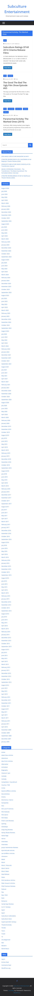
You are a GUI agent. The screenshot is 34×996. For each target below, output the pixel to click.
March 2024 (5, 274)
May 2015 (4, 587)
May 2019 (4, 444)
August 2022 (5, 331)
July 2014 (4, 617)
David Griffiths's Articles (8, 791)
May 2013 (4, 658)
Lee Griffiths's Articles (8, 853)
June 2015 (4, 584)
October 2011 (5, 706)
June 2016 (4, 548)
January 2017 (5, 527)
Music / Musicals (6, 865)
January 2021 (5, 388)
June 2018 (4, 477)
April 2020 (4, 414)
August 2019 (5, 435)
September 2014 (6, 611)
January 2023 (5, 316)
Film (5, 40)
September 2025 (6, 221)
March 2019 (5, 450)
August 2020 (5, 402)
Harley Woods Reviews (8, 832)
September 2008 (6, 736)
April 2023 (4, 307)
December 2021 (6, 355)
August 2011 (5, 709)
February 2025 (5, 242)
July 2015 (4, 581)
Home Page (18, 109)
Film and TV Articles (7, 809)
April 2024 (4, 271)
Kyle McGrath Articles (8, 850)
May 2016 (4, 551)
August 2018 (5, 471)
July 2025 (4, 227)
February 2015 (5, 596)
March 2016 (5, 557)
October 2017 (5, 501)
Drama (3, 797)
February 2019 (5, 453)
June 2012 (4, 688)
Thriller (6, 112)
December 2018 (6, 459)
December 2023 (6, 283)
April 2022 (4, 343)
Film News (4, 818)
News (3, 877)
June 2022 (4, 337)
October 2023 (5, 289)
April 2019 (4, 447)
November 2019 (6, 429)
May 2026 (4, 197)
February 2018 (5, 489)
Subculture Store (6, 919)
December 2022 (6, 319)
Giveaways (4, 826)
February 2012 (5, 697)
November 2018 (6, 462)
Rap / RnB (4, 895)
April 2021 (4, 379)
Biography (4, 770)
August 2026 (5, 188)
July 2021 (4, 370)
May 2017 (4, 515)
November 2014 (6, 605)
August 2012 (5, 685)
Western (4, 946)
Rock (2, 898)
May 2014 (4, 623)
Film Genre (11, 109)
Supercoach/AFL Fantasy (8, 922)
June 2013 (4, 655)
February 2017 (5, 524)
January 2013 (5, 670)
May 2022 (4, 340)
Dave (18, 43)
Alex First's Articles (7, 761)
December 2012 (6, 673)
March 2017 (5, 521)
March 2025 (5, 239)
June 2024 (4, 266)
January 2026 (5, 209)
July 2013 (4, 652)
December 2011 (6, 700)
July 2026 (4, 191)
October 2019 (5, 432)
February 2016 (5, 560)
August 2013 (5, 649)
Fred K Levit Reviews (7, 821)
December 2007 (6, 739)
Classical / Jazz (5, 773)
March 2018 (5, 486)
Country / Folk (5, 785)
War (2, 943)
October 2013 (5, 643)
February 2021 (5, 385)
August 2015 (5, 578)
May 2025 (4, 233)
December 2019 (6, 426)
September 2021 (6, 364)
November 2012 (6, 676)
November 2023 (6, 286)
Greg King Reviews (7, 829)
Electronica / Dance (7, 800)
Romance (4, 901)
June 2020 (4, 408)
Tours (3, 931)
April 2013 (4, 661)
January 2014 (5, 634)
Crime (3, 788)
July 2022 (4, 334)
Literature (4, 856)
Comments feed (6, 965)
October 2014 (5, 608)
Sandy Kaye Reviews (7, 904)
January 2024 (5, 280)
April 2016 (4, 554)
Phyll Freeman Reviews (8, 886)
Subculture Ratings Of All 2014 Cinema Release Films (16, 50)
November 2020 (6, 393)
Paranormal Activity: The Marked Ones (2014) (15, 120)
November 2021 (6, 358)
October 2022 (5, 325)
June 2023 (4, 301)
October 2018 (5, 465)
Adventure (4, 758)
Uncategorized (5, 940)
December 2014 (6, 602)
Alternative (4, 764)
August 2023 (5, 295)
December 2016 (6, 530)
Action (3, 752)
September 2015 (6, 575)
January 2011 (5, 724)
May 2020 (4, 411)
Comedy (3, 776)
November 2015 (6, 569)
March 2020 (5, 417)
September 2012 (6, 682)
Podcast (10, 75)
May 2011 (4, 712)
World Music (5, 948)
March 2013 (5, 664)
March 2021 (5, 382)
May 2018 (4, 480)
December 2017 (6, 495)
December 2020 (6, 390)
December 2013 (6, 637)
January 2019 (5, 456)
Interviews (4, 841)
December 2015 (6, 566)
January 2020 (5, 423)
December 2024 (6, 248)
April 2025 (4, 236)
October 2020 (5, 396)
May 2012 (4, 691)
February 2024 (5, 277)
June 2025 (4, 230)
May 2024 (4, 268)
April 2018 (4, 483)
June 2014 (4, 620)
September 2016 (6, 539)
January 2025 (5, 245)
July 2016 (4, 545)
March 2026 (5, 203)
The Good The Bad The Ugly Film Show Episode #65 (15, 85)
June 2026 (4, 194)
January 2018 (5, 492)
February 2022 (5, 349)
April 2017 (4, 518)
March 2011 (5, 718)
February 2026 (5, 206)
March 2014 (5, 628)
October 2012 (5, 679)
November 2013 (6, 640)
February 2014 (5, 631)
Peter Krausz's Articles (8, 883)
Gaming (3, 824)
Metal (3, 859)
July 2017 (4, 509)
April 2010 (4, 727)
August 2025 (5, 224)
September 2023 (6, 292)
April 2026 (4, 200)
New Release (5, 874)
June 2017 (4, 512)
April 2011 (4, 715)
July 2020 (4, 405)
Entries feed (5, 962)
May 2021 (4, 376)
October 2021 (5, 361)
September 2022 (6, 328)
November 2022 (6, 322)
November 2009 (6, 730)
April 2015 (4, 590)
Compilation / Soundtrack (9, 782)
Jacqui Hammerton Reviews (9, 847)
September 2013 (6, 646)
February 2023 (5, 313)
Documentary (5, 794)
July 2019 (4, 438)
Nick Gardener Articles (8, 880)
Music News (5, 871)
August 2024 (5, 260)
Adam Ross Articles (7, 755)
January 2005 (5, 742)
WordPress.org (5, 968)
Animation (4, 767)
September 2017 (6, 504)
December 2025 (6, 212)
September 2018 (6, 468)
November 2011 (6, 703)
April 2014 (4, 626)
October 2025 (5, 218)
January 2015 (5, 599)
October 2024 (5, 254)
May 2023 (4, 304)
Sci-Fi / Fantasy (5, 907)
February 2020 (5, 420)
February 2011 (5, 721)
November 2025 (6, 215)
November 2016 (6, 533)
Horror (25, 109)
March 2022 (5, 346)
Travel (3, 934)
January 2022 (5, 352)
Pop (2, 892)
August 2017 (5, 507)
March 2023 (5, 310)
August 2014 (5, 614)
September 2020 (6, 399)
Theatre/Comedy (6, 925)
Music (3, 862)
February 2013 (5, 667)
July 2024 (4, 263)
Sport (3, 910)
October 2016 (5, 536)
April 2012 (4, 694)
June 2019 (4, 441)
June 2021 (4, 373)
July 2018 (4, 474)
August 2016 (5, 542)
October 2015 (5, 572)
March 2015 (5, 593)
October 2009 (5, 733)
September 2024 (6, 257)
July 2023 (4, 298)
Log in (3, 959)
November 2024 (6, 251)
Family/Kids (4, 803)
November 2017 (6, 498)
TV (2, 937)
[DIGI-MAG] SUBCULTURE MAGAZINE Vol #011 (15, 156)
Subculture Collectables (8, 916)
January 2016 (5, 563)
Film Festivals (5, 812)
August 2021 (5, 367)
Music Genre (5, 868)
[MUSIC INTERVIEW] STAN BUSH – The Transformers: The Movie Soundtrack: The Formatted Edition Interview (14, 171)
